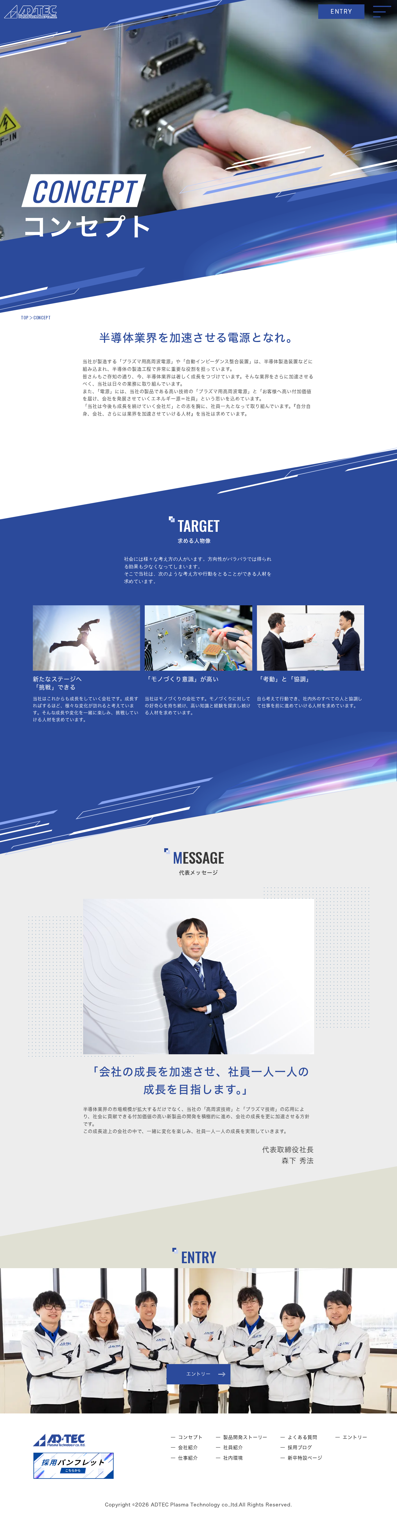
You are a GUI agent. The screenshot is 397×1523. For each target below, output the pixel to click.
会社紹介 (188, 1447)
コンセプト (190, 1437)
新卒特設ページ (305, 1458)
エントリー (355, 1437)
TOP (25, 317)
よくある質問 (302, 1437)
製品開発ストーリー (245, 1437)
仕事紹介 (188, 1458)
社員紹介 (233, 1447)
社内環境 (233, 1458)
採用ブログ (300, 1447)
